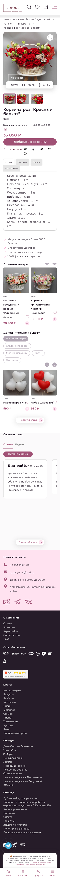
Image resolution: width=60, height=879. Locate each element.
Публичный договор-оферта (20, 798)
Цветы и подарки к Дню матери (22, 777)
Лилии (7, 706)
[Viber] (51, 149)
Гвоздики (8, 694)
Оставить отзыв (18, 454)
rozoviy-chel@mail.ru (22, 572)
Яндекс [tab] (20, 444)
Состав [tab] (8, 162)
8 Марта (8, 754)
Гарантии (8, 821)
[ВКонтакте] (27, 149)
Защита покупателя (15, 824)
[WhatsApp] (27, 154)
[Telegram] (43, 149)
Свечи (38, 353)
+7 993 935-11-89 (20, 565)
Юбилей (8, 785)
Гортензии (9, 702)
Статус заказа (11, 635)
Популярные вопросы (16, 828)
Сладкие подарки (17, 345)
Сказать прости (12, 773)
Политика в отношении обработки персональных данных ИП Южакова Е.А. (27, 804)
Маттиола (9, 710)
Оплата (7, 817)
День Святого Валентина (18, 746)
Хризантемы (10, 721)
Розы (6, 729)
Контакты (9, 627)
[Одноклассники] (35, 149)
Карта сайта (10, 631)
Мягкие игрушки (17, 353)
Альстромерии (12, 690)
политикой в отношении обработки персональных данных (33, 863)
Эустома (8, 725)
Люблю (7, 761)
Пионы (7, 717)
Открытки (12, 360)
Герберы (8, 698)
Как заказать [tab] (11, 168)
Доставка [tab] (22, 162)
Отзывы (7, 623)
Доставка (9, 813)
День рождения (12, 758)
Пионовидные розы (15, 733)
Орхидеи (8, 713)
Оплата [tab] (36, 162)
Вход (6, 639)
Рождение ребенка (15, 769)
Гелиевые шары (16, 338)
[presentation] (47, 364)
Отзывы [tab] (8, 444)
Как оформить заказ (15, 809)
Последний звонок (14, 765)
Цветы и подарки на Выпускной (22, 781)
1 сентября (9, 750)
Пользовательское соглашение (22, 832)
